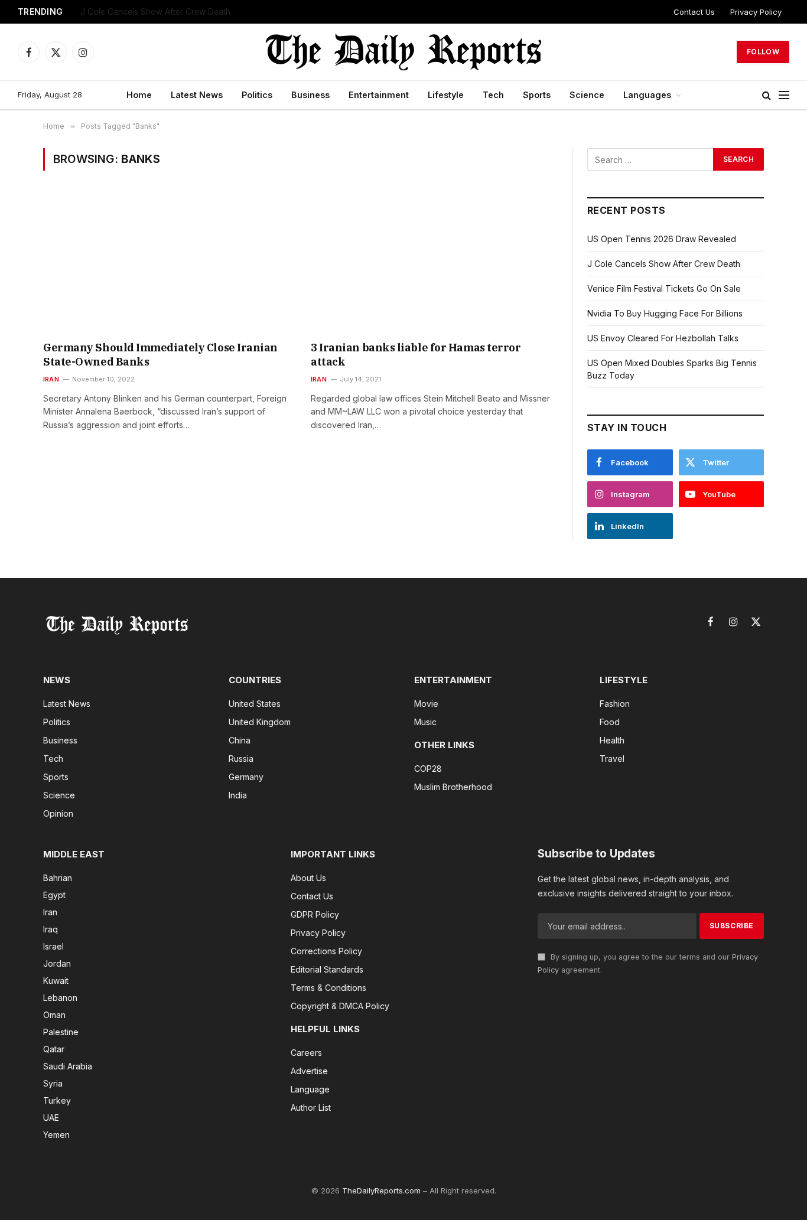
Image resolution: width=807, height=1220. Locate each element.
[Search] (766, 95)
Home (139, 95)
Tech (493, 95)
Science (587, 95)
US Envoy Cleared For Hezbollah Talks (662, 338)
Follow (763, 51)
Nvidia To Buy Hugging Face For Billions (665, 313)
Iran (51, 379)
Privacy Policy (756, 12)
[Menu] (784, 95)
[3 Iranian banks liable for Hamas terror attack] (434, 263)
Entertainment (379, 95)
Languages (647, 95)
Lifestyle (446, 95)
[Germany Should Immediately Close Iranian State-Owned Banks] (166, 263)
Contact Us (694, 12)
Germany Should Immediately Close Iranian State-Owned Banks (160, 354)
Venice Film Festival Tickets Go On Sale (155, 12)
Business (310, 95)
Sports (537, 95)
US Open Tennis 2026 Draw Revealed (661, 239)
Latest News (197, 95)
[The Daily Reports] (403, 52)
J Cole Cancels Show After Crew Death (663, 264)
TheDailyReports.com (381, 1190)
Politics (257, 95)
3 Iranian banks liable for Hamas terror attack (415, 354)
